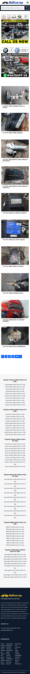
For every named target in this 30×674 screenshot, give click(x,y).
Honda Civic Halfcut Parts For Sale (15, 414)
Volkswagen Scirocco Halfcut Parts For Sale (15, 571)
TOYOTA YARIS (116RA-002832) (13, 132)
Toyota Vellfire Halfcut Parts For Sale (15, 387)
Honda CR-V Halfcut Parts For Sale (15, 427)
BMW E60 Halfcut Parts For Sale (15, 531)
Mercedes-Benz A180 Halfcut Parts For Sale (15, 480)
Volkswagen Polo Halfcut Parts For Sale (15, 556)
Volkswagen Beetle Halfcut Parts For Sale (15, 561)
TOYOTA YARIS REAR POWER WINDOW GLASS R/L (15, 187)
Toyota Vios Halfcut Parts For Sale (15, 389)
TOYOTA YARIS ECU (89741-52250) (14, 239)
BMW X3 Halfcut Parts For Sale (15, 538)
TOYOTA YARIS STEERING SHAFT (13, 293)
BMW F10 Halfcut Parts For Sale (15, 527)
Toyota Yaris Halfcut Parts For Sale (15, 398)
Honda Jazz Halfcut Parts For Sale (15, 421)
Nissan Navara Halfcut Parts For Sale (15, 448)
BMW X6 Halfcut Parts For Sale (15, 543)
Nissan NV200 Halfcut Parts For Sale (15, 453)
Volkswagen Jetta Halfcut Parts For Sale (15, 563)
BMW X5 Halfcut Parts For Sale (15, 540)
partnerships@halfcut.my (7, 630)
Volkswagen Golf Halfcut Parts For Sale (15, 554)
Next (17, 356)
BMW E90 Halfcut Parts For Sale (15, 534)
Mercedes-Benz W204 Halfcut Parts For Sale (15, 503)
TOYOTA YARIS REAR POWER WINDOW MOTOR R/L (15, 160)
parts (2, 618)
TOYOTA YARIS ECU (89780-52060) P (15, 213)
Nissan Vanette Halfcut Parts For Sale (15, 455)
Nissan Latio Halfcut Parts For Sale (15, 457)
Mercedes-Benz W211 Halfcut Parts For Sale (15, 512)
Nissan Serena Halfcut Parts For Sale (15, 446)
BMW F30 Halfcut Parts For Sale (15, 529)
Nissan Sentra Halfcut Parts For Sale (15, 466)
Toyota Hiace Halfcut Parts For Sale (15, 402)
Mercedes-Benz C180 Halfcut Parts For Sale (15, 494)
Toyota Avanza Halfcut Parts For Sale (15, 396)
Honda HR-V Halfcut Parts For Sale (15, 425)
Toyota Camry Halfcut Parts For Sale (15, 393)
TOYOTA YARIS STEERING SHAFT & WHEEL (14, 106)
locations (10, 605)
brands (8, 611)
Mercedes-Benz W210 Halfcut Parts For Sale (15, 507)
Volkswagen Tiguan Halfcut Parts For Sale (15, 577)
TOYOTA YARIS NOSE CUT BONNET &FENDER (14, 320)
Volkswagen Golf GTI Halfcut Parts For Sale (15, 567)
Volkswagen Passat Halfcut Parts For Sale (15, 559)
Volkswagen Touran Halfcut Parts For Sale (15, 574)
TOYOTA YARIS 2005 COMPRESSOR (14, 346)
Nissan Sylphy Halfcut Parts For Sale (15, 459)
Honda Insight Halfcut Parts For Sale (15, 423)
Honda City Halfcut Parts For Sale (15, 416)
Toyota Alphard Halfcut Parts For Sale (15, 384)
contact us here (16, 628)
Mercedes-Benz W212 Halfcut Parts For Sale (15, 516)
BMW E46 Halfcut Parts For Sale (15, 545)
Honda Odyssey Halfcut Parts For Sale (15, 432)
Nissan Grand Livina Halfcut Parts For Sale (15, 463)
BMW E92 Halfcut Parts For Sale (15, 536)
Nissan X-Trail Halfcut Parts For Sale (15, 450)
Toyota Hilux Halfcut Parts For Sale (15, 400)
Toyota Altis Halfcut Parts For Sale (15, 391)
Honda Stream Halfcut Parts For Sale (15, 434)
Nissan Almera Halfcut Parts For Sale (15, 444)
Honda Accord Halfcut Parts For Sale (15, 418)
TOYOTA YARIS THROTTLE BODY (13, 266)
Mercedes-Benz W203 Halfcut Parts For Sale (15, 498)
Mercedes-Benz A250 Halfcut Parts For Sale (15, 489)
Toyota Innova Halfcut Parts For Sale (15, 405)
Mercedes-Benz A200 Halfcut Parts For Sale (15, 485)
